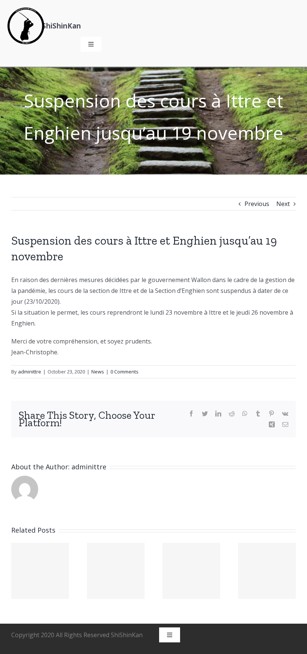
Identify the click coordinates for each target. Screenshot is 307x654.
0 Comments (124, 371)
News (97, 371)
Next (283, 204)
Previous (256, 204)
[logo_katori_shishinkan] (25, 10)
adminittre (29, 371)
